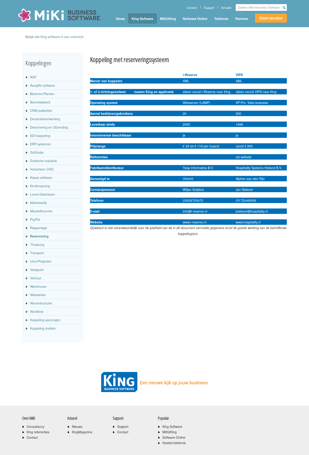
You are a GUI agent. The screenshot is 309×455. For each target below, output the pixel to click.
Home (120, 18)
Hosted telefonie (174, 443)
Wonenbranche (41, 303)
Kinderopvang (40, 186)
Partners (241, 18)
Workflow (36, 311)
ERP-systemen (40, 144)
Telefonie (221, 18)
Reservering (39, 236)
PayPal (35, 219)
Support (209, 7)
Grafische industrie (43, 160)
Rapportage (38, 227)
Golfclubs (36, 152)
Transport (37, 253)
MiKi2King (168, 18)
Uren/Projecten (41, 261)
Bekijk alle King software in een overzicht (54, 36)
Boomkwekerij (40, 102)
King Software (142, 18)
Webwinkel (37, 294)
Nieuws (77, 426)
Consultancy (35, 426)
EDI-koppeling (40, 135)
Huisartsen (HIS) (42, 169)
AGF (33, 77)
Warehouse (38, 286)
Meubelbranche (41, 211)
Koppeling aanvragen (45, 320)
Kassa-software (41, 177)
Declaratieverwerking (45, 119)
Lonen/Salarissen (42, 194)
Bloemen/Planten (42, 93)
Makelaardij (38, 202)
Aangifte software (42, 85)
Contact (192, 7)
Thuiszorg (37, 244)
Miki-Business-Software (40, 23)
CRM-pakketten (41, 110)
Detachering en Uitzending (49, 127)
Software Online (195, 18)
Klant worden (270, 18)
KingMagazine (82, 432)
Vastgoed (36, 269)
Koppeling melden (43, 328)
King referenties (38, 432)
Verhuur (35, 278)
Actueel (226, 7)
